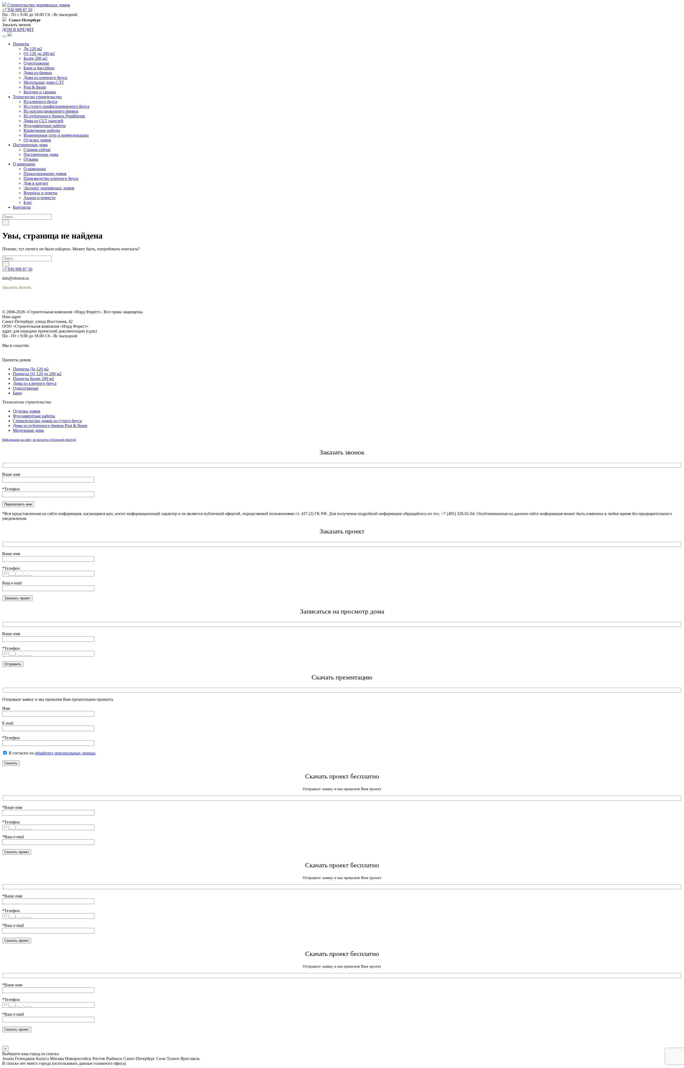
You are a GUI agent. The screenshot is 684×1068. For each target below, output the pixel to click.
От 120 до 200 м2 (39, 53)
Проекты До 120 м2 (31, 369)
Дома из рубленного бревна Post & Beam (50, 425)
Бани (17, 393)
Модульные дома (28, 430)
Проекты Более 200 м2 (33, 378)
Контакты (22, 207)
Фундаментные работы (45, 125)
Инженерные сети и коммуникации (56, 135)
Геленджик (25, 1058)
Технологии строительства (37, 96)
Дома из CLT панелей (43, 120)
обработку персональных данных (65, 753)
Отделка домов (37, 140)
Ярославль (190, 1058)
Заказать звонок (16, 24)
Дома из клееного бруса (45, 77)
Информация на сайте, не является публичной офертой (39, 440)
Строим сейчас (37, 149)
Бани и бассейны (39, 68)
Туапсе (173, 1058)
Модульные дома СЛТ (44, 82)
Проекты (21, 44)
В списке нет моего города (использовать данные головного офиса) (64, 1063)
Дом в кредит (36, 183)
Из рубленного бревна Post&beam (54, 116)
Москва (57, 1058)
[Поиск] (5, 222)
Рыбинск (114, 1058)
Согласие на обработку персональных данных (44, 307)
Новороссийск (78, 1058)
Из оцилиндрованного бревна (51, 111)
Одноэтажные (36, 63)
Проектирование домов (45, 173)
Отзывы (31, 159)
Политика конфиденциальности (31, 302)
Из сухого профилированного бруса (56, 106)
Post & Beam (35, 87)
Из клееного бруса (40, 101)
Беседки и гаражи (40, 92)
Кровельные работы (42, 130)
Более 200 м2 (35, 58)
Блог (28, 202)
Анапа (8, 1058)
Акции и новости (40, 197)
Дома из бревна (38, 72)
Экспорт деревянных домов (49, 188)
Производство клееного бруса (51, 178)
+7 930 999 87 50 (17, 9)
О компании (24, 164)
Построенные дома (30, 145)
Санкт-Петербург (139, 1058)
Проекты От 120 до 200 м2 (37, 373)
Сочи (161, 1058)
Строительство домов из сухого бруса (47, 420)
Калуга (42, 1058)
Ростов (98, 1058)
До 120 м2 (33, 48)
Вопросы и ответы (40, 193)
